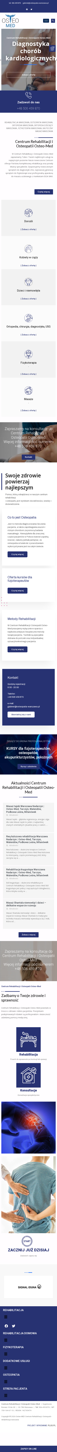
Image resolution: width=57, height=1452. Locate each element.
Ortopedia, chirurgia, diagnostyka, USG (28, 326)
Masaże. (28, 400)
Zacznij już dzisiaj (28, 1250)
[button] (5, 1317)
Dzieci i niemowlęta (28, 290)
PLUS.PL (52, 1425)
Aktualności (13, 815)
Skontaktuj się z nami (21, 714)
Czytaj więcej (17, 554)
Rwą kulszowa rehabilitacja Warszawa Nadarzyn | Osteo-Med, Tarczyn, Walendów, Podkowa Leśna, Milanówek (27, 839)
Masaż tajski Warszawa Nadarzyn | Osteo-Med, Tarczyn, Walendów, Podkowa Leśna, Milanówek (25, 809)
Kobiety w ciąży (28, 257)
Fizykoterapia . (28, 364)
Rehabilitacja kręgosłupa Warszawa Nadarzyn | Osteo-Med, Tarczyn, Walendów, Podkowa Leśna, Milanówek (27, 872)
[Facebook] (27, 9)
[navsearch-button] (53, 21)
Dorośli (28, 221)
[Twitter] (31, 9)
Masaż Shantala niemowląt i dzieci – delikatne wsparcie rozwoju (26, 904)
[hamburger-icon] (46, 21)
